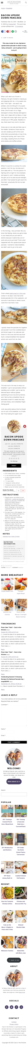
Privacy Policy (14, 1024)
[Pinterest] (16, 1007)
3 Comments (19, 26)
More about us (13, 781)
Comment (4, 704)
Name (3, 729)
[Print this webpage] (15, 31)
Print (14, 465)
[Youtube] (11, 1007)
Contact (14, 1022)
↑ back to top (14, 960)
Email (3, 735)
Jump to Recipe (8, 37)
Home (3, 8)
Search (3, 790)
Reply (3, 649)
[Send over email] (12, 31)
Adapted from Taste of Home (11, 536)
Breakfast (9, 8)
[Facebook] (6, 1007)
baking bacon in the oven (17, 293)
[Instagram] (21, 1007)
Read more (22, 992)
